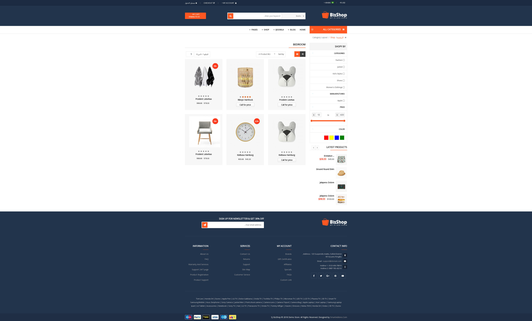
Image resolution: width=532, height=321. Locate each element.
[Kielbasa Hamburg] (286, 131)
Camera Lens (269, 302)
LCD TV (307, 298)
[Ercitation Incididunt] (341, 159)
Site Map (246, 269)
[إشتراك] (205, 225)
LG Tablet (201, 306)
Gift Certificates (285, 259)
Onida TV (258, 298)
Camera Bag (296, 302)
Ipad (193, 306)
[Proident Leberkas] (203, 76)
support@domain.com (332, 261)
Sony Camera (227, 302)
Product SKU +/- (264, 54)
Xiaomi (288, 306)
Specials (288, 269)
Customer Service (242, 274)
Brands (288, 254)
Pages (254, 29)
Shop (266, 29)
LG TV (234, 298)
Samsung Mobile (197, 302)
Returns (246, 259)
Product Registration (199, 274)
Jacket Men (239, 302)
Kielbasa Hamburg (287, 155)
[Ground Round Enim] (341, 172)
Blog (293, 29)
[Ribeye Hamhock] (245, 76)
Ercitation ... (329, 155)
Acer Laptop (321, 302)
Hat (238, 306)
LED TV (299, 298)
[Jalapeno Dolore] (341, 186)
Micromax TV (289, 298)
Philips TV (278, 298)
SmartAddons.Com (338, 317)
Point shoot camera (253, 302)
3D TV (324, 298)
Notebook (222, 306)
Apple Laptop (308, 302)
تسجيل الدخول (190, 3)
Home (302, 29)
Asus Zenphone (213, 302)
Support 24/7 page (200, 269)
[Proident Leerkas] (286, 76)
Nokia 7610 (306, 306)
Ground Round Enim (325, 169)
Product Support (201, 280)
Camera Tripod (283, 302)
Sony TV (231, 306)
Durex (217, 298)
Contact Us (245, 254)
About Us (204, 254)
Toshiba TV (268, 298)
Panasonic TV (254, 306)
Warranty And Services (198, 264)
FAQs (289, 274)
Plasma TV (316, 298)
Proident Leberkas (203, 99)
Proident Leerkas (286, 99)
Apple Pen (226, 298)
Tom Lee (199, 298)
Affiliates (288, 264)
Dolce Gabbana (245, 298)
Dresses (296, 306)
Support (246, 264)
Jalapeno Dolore (327, 182)
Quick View (287, 62)
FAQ (207, 259)
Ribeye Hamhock (245, 99)
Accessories (211, 306)
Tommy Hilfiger (277, 306)
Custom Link (286, 280)
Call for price (286, 104)
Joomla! (280, 29)
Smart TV (332, 298)
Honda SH (209, 298)
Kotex (325, 306)
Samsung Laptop (335, 302)
